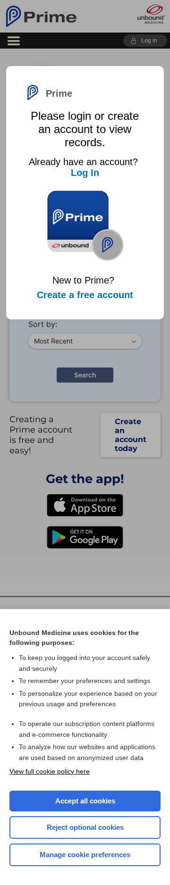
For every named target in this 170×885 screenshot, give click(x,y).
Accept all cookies (85, 801)
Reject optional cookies (85, 827)
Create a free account (85, 295)
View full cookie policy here (49, 771)
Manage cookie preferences (85, 855)
